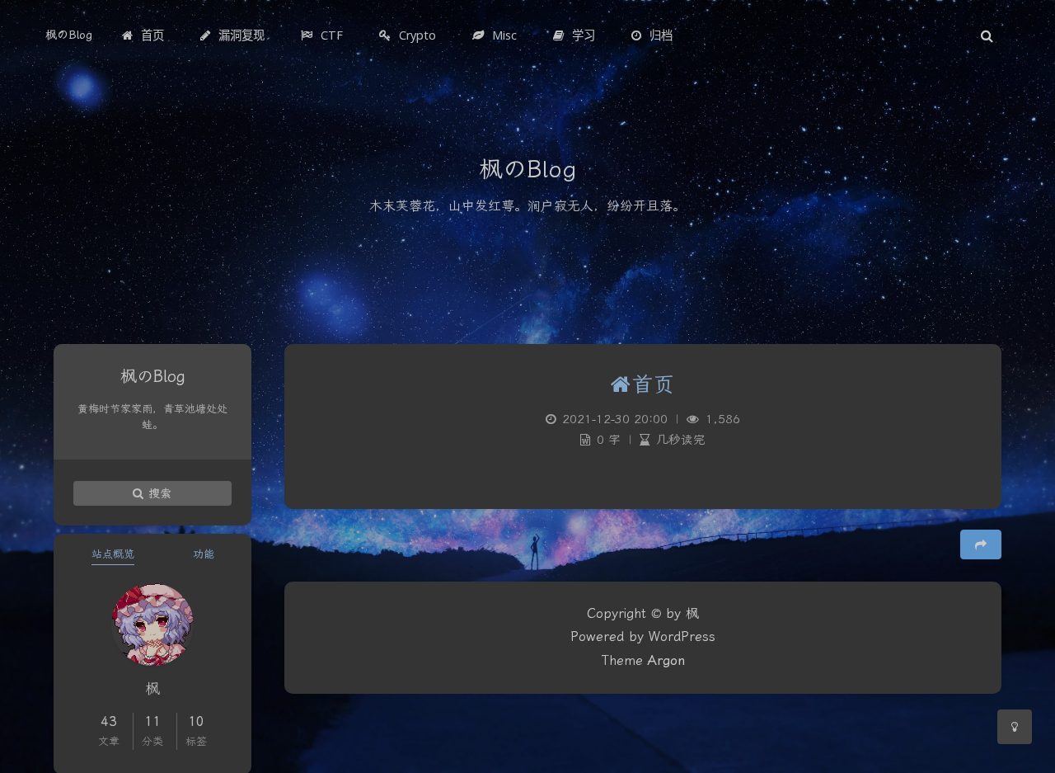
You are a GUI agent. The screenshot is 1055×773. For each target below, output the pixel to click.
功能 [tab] (203, 554)
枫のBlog (68, 35)
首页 (653, 385)
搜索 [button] (158, 493)
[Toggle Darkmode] (1014, 726)
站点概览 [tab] (112, 554)
